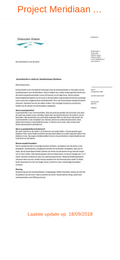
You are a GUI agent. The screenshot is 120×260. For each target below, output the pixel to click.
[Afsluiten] (9, 9)
